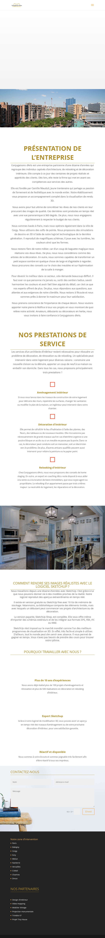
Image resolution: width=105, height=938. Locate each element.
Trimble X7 (17, 915)
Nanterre (16, 863)
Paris (14, 843)
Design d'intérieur (20, 900)
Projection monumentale (22, 911)
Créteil (15, 870)
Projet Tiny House (19, 919)
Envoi (88, 811)
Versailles (16, 867)
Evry (14, 855)
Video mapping (18, 903)
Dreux (14, 878)
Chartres (16, 874)
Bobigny (15, 847)
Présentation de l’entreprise (52, 153)
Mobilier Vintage (19, 907)
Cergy (14, 851)
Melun (15, 859)
